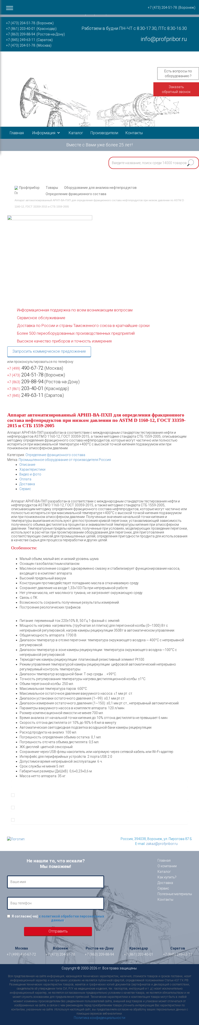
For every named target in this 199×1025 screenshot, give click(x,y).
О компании (167, 866)
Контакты (134, 133)
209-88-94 (25, 381)
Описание (27, 465)
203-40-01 (25, 388)
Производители (104, 133)
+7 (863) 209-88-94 (20, 34)
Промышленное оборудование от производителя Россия (65, 460)
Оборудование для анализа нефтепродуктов (100, 188)
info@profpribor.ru (164, 39)
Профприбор (29, 188)
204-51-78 (25, 375)
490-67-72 (25, 368)
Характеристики (32, 469)
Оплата (25, 479)
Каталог (76, 133)
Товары (52, 188)
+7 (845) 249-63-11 (20, 40)
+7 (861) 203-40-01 (20, 29)
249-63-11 (25, 395)
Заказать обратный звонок (176, 89)
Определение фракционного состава (76, 194)
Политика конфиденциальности (99, 1018)
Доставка (27, 484)
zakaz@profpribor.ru (162, 844)
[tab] (103, 464)
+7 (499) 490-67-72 (21, 954)
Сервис (25, 489)
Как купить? (167, 877)
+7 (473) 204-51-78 (20, 23)
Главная (17, 133)
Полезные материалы (175, 894)
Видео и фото (30, 474)
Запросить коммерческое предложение (49, 351)
